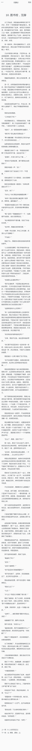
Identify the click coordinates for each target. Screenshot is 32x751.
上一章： (10, 730)
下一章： (11, 733)
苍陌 (29, 2)
